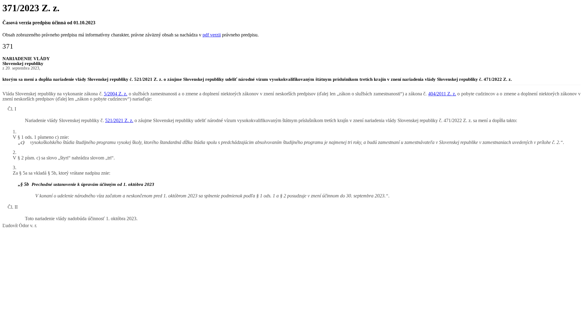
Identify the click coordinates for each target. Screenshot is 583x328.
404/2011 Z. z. (442, 93)
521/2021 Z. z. (119, 120)
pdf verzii (212, 34)
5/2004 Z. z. (116, 93)
